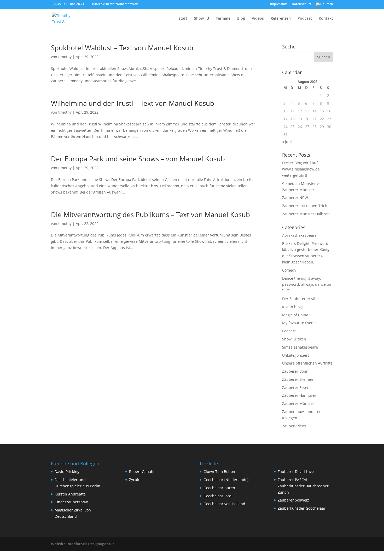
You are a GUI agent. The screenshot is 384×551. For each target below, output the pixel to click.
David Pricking (67, 471)
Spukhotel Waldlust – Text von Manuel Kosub (122, 47)
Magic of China (295, 314)
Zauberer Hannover (299, 395)
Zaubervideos (294, 425)
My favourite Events (299, 322)
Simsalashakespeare (300, 347)
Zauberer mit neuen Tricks (305, 205)
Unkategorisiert (295, 355)
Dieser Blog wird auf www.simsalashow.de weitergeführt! (301, 169)
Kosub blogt (292, 306)
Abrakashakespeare (299, 235)
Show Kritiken (294, 339)
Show (199, 18)
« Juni (287, 141)
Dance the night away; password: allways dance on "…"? (306, 284)
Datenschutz (301, 4)
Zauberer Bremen (297, 379)
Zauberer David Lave (296, 471)
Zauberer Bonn (295, 371)
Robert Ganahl (141, 471)
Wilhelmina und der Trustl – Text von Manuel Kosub (132, 103)
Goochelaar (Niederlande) (225, 479)
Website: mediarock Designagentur (82, 543)
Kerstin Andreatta (70, 494)
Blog (241, 18)
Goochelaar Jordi (217, 495)
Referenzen (281, 18)
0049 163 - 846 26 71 (69, 4)
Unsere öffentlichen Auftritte (307, 363)
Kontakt (326, 18)
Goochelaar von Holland (224, 503)
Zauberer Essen (296, 387)
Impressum (278, 4)
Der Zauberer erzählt (300, 298)
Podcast (305, 18)
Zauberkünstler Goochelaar (301, 508)
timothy (65, 56)
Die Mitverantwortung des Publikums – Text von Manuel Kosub (150, 214)
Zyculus (135, 479)
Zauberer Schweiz (293, 500)
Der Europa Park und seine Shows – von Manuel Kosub (138, 158)
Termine (223, 18)
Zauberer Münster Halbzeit (306, 213)
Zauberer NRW (295, 197)
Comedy (289, 270)
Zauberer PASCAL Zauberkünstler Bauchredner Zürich (303, 486)
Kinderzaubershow (71, 501)
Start (182, 18)
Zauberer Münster (298, 403)
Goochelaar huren (219, 487)
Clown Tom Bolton (219, 471)
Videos (258, 18)
